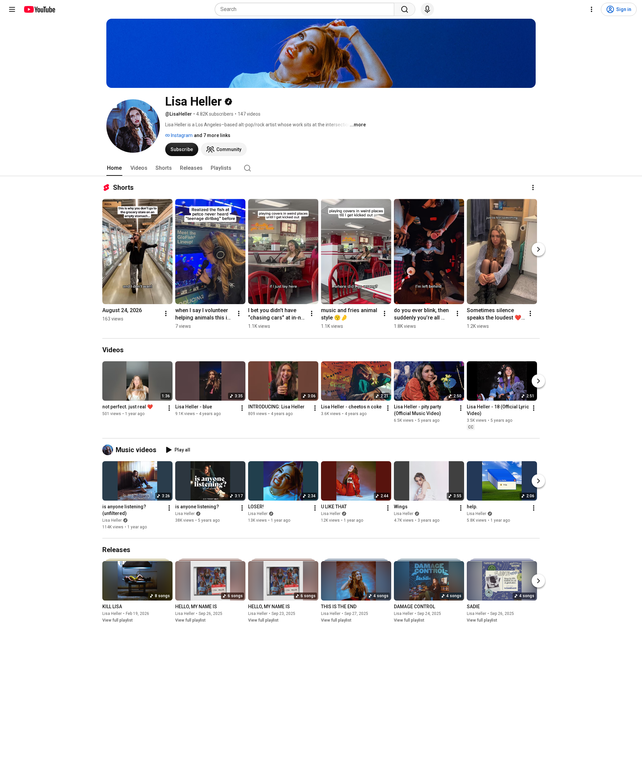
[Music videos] (109, 449)
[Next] (538, 249)
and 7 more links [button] (212, 135)
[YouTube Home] (39, 9)
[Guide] (12, 9)
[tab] (114, 168)
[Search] (404, 9)
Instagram (181, 135)
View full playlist (117, 620)
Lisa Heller (112, 520)
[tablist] (321, 168)
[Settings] (591, 9)
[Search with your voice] (427, 9)
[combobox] (306, 9)
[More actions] (533, 187)
